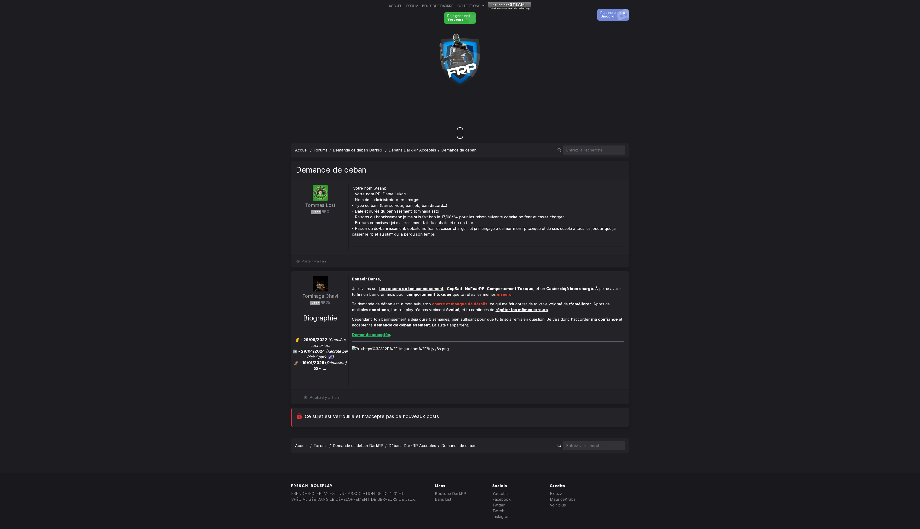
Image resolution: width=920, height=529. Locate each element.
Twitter (498, 505)
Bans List (443, 499)
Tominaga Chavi (320, 296)
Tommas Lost (320, 205)
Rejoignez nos (458, 17)
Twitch (498, 510)
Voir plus (558, 505)
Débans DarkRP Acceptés (412, 150)
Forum (412, 6)
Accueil (395, 6)
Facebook (501, 499)
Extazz (556, 493)
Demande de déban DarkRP (358, 150)
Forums (321, 150)
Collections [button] (469, 6)
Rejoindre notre (612, 14)
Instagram (501, 516)
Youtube (500, 493)
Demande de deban (459, 150)
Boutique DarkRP (438, 6)
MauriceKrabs (562, 499)
